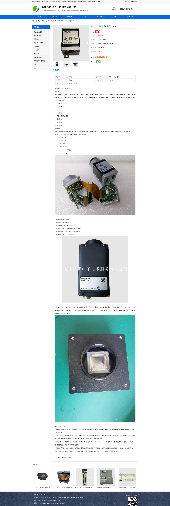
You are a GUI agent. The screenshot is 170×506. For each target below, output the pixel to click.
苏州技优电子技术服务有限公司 (67, 497)
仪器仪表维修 (38, 57)
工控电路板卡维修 (39, 61)
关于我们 (115, 16)
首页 (39, 16)
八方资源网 (43, 503)
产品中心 (54, 16)
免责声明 (49, 503)
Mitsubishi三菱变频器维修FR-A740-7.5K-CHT (66, 487)
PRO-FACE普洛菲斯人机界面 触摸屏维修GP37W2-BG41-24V (113, 487)
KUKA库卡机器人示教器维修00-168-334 (129, 487)
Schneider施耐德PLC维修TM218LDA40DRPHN (87, 487)
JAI (35, 64)
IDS (35, 68)
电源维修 (36, 53)
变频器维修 (37, 39)
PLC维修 (36, 50)
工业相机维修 (52, 21)
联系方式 (130, 16)
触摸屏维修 (37, 35)
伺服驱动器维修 (39, 43)
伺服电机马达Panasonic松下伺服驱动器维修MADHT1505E (48, 487)
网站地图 (61, 503)
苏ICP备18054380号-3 (52, 497)
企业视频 (70, 16)
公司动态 (85, 16)
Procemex (36, 46)
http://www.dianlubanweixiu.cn (63, 457)
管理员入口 (55, 503)
